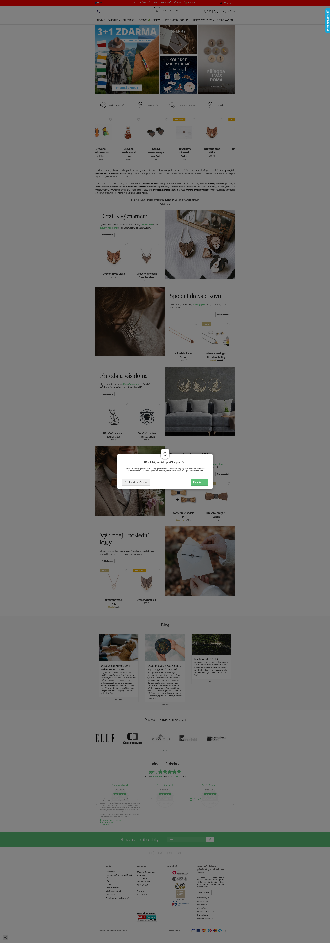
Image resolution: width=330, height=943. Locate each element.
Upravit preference (137, 482)
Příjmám (197, 482)
